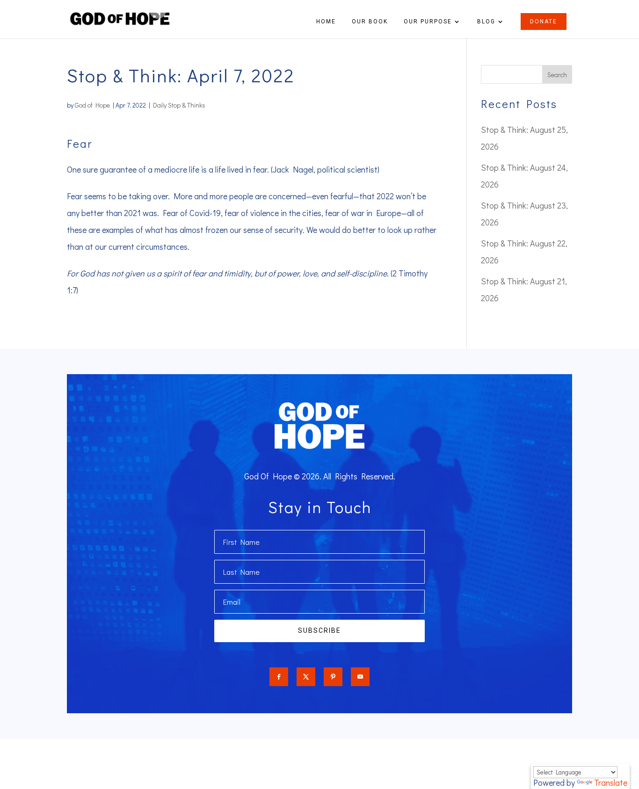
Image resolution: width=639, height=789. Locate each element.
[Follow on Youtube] (360, 676)
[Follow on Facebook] (278, 676)
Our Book (370, 21)
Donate (543, 21)
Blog (486, 21)
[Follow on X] (306, 676)
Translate (610, 782)
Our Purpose (428, 21)
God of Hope (92, 105)
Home (326, 21)
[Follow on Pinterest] (333, 676)
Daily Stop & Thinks (179, 105)
